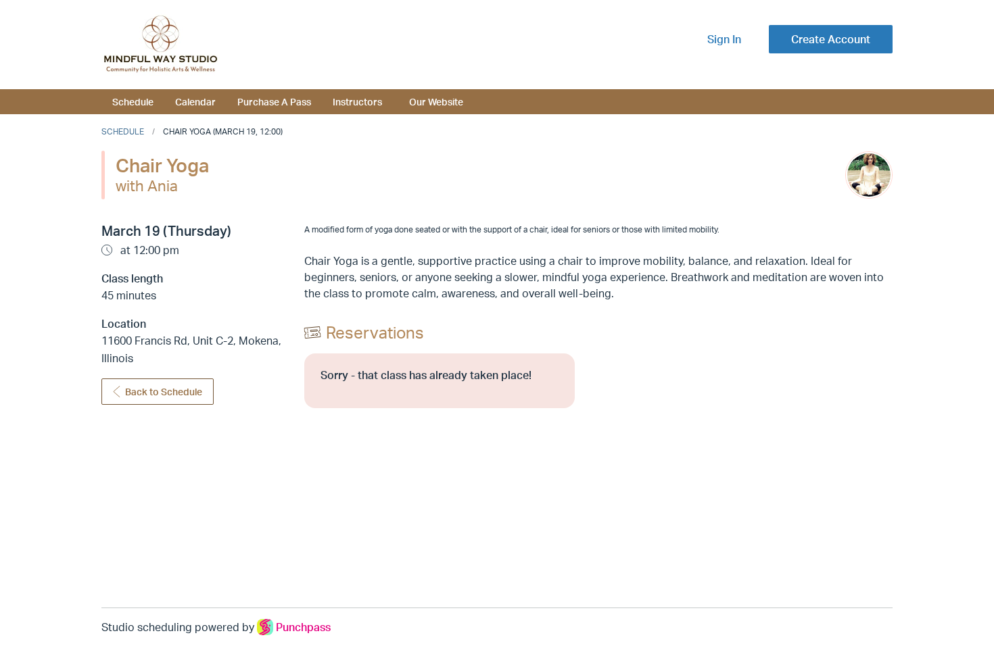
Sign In (724, 39)
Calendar (195, 101)
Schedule (132, 101)
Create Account (830, 39)
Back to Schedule (163, 391)
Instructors (357, 101)
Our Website (436, 101)
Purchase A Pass (274, 101)
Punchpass (303, 627)
